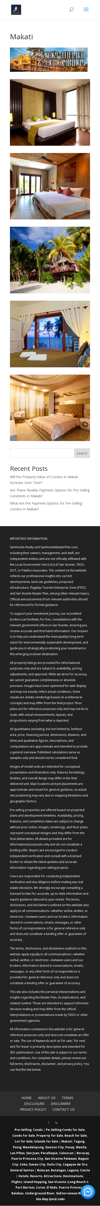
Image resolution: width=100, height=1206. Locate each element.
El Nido (52, 1187)
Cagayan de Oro (75, 1164)
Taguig (79, 1141)
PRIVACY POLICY (33, 1109)
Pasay (70, 1147)
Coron (40, 1187)
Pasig (17, 1147)
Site (38, 1199)
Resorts (36, 1176)
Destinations (73, 1176)
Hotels (23, 1176)
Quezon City (54, 1147)
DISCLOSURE (34, 1103)
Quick (53, 1199)
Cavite (85, 1170)
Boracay (83, 1153)
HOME (27, 1097)
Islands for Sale (46, 1141)
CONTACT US (63, 1109)
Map (45, 1199)
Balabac (17, 1193)
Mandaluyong (33, 1147)
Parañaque (49, 1153)
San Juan (32, 1153)
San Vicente (57, 1182)
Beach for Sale (76, 1136)
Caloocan (66, 1153)
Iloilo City (54, 1164)
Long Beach (77, 1182)
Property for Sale (49, 1136)
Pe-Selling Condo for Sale (65, 1130)
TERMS (67, 1097)
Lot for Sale (24, 1141)
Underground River (40, 1193)
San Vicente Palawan (61, 1159)
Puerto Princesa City (27, 1159)
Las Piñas (17, 1153)
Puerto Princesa (71, 1187)
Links (61, 1199)
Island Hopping (35, 1182)
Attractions (53, 1176)
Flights (16, 1182)
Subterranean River (71, 1193)
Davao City (37, 1164)
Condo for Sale (23, 1136)
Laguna (73, 1170)
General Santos (22, 1170)
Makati (66, 1141)
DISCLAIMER (61, 1103)
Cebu (23, 1164)
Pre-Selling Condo (29, 1130)
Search (82, 453)
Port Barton (25, 1187)
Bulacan (43, 1170)
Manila (81, 1147)
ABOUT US (46, 1097)
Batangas (58, 1170)
